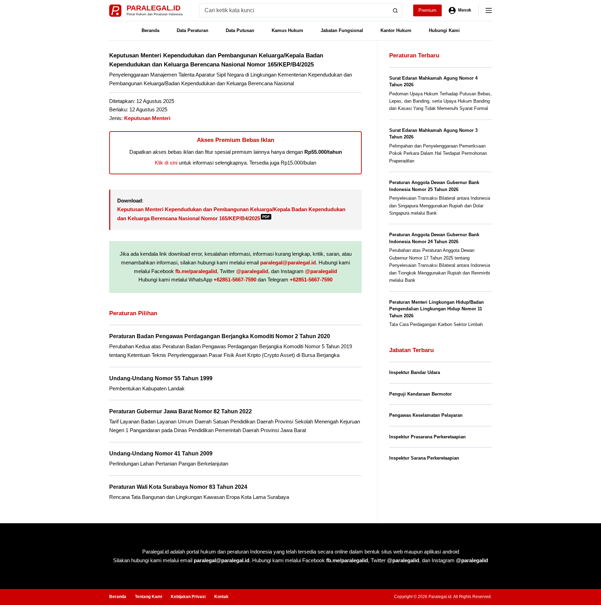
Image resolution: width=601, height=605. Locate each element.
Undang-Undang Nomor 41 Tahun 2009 (161, 453)
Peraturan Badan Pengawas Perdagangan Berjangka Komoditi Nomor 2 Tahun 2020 (219, 336)
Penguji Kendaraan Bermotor (420, 394)
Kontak (221, 596)
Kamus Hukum (287, 30)
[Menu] (489, 10)
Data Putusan (240, 30)
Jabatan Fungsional (342, 30)
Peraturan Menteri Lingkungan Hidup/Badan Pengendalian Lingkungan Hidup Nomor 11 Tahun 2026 (436, 309)
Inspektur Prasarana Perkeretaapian (427, 436)
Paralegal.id (154, 8)
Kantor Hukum (395, 30)
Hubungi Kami (444, 30)
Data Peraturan (192, 30)
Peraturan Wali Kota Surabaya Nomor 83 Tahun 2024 (178, 487)
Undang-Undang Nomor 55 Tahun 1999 (161, 378)
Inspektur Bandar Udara (414, 372)
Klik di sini (166, 163)
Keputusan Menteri (147, 118)
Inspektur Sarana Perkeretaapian (424, 458)
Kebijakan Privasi (188, 596)
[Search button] (395, 10)
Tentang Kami (148, 596)
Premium (427, 10)
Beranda (150, 30)
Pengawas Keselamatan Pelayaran (426, 415)
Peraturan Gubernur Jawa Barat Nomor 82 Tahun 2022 (180, 411)
